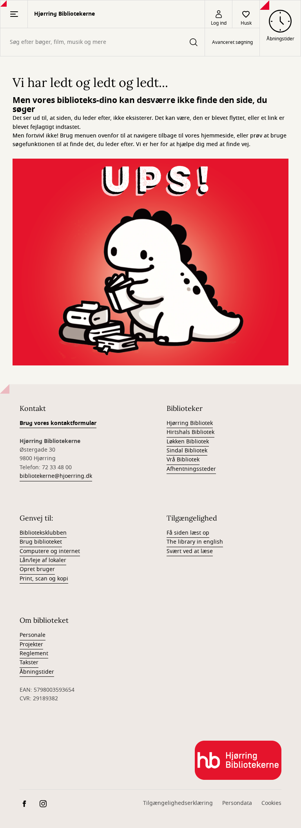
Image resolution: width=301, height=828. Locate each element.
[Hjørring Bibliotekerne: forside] (238, 760)
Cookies (271, 803)
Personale (32, 635)
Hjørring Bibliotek (190, 423)
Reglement (34, 653)
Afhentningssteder (191, 469)
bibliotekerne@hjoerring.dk (56, 476)
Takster (29, 662)
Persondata (237, 803)
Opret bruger (37, 569)
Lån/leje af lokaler (43, 560)
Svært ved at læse (190, 551)
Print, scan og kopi (44, 579)
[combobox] (102, 42)
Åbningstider (37, 672)
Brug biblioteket (41, 542)
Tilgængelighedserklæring (178, 803)
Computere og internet (50, 551)
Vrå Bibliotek (183, 460)
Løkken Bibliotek (188, 442)
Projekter (31, 644)
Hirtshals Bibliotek (190, 432)
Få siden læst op (188, 533)
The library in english (195, 542)
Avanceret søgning (232, 42)
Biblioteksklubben (43, 533)
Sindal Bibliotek (187, 451)
